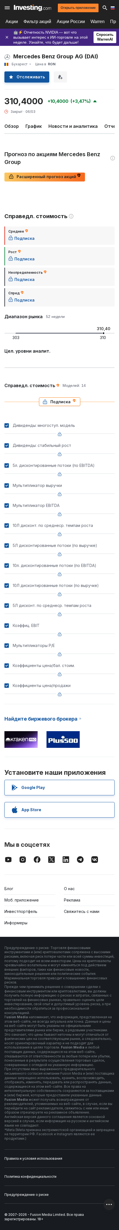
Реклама (72, 900)
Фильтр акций (37, 21)
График (33, 126)
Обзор (11, 126)
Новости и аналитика (73, 126)
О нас (69, 888)
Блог (8, 888)
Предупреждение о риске (26, 1194)
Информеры (15, 922)
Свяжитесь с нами (81, 911)
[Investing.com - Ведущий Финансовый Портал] (32, 7)
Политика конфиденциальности (30, 1176)
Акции (12, 21)
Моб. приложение (21, 900)
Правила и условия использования (33, 1158)
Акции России (71, 21)
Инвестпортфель (20, 911)
